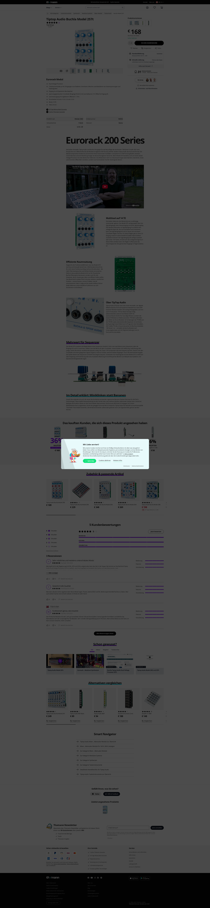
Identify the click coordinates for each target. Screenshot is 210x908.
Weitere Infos (117, 460)
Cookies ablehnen (105, 460)
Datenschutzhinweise (137, 466)
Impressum (126, 466)
